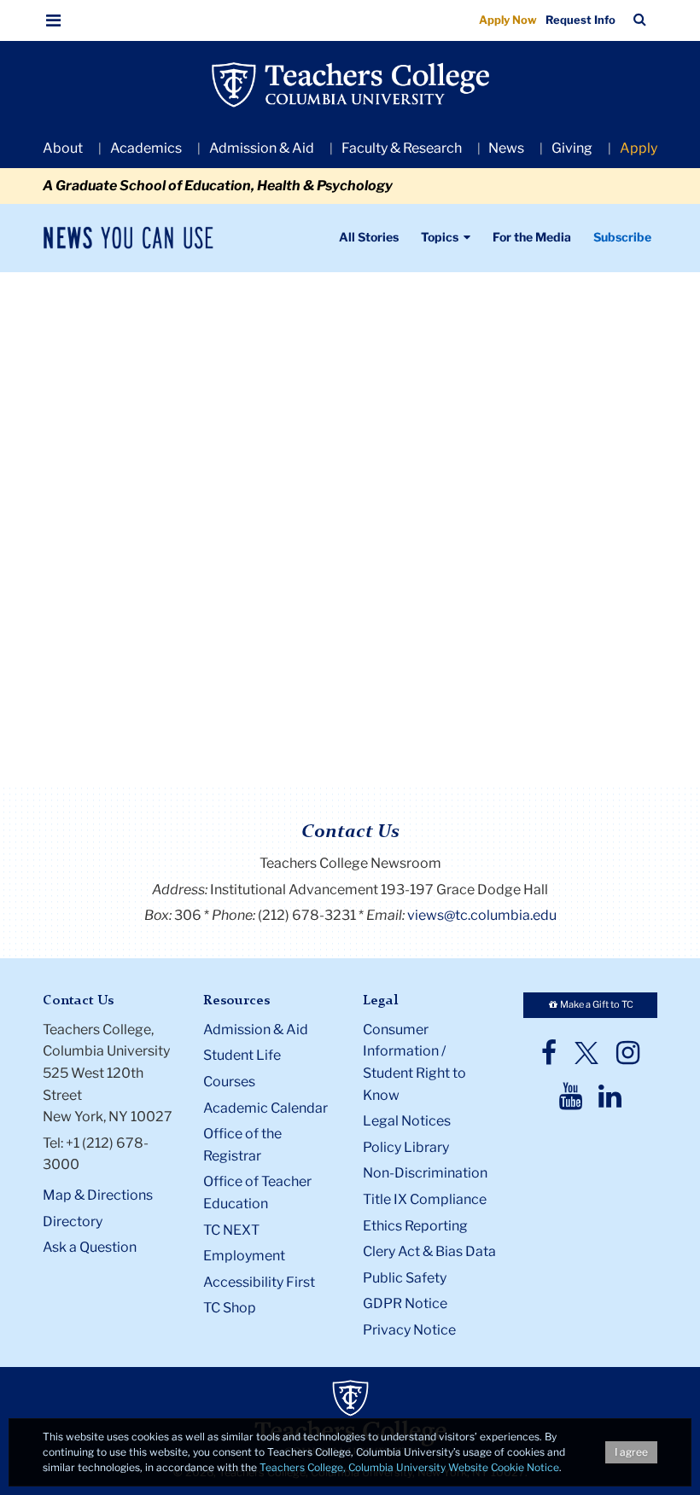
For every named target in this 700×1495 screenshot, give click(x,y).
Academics (146, 148)
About (63, 148)
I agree (631, 1452)
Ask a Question (90, 1247)
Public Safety (404, 1278)
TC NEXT (231, 1230)
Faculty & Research (401, 148)
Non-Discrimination (425, 1173)
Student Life (242, 1055)
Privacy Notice (409, 1330)
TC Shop (229, 1308)
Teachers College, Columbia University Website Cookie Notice (409, 1467)
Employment (244, 1256)
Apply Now (508, 19)
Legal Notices (407, 1121)
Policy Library (406, 1147)
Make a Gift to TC (595, 1004)
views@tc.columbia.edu (482, 915)
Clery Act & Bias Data (429, 1251)
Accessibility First (259, 1282)
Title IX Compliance (425, 1199)
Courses (229, 1081)
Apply (638, 148)
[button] (54, 20)
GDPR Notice (405, 1303)
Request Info (580, 19)
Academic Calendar (265, 1108)
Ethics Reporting (415, 1226)
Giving (571, 148)
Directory (72, 1221)
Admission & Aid (261, 148)
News (506, 148)
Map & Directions (98, 1195)
